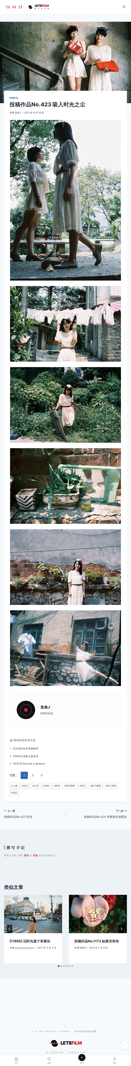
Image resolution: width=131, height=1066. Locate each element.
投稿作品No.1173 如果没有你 (96, 941)
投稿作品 (14, 98)
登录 (26, 855)
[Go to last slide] (9, 929)
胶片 (82, 785)
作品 (25, 785)
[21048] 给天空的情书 (25, 748)
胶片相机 (111, 785)
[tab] (59, 966)
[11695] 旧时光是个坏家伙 (30, 941)
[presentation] (33, 914)
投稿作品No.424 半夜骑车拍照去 (105, 814)
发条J (18, 112)
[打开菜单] (124, 6)
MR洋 (83, 947)
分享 (35, 785)
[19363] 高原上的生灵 (25, 756)
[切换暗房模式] (124, 1045)
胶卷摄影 (69, 785)
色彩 (14, 792)
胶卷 (57, 785)
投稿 (46, 785)
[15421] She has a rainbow (29, 763)
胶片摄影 (95, 785)
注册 (35, 855)
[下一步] (121, 929)
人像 (14, 785)
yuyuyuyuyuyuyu (24, 947)
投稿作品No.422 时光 (18, 814)
